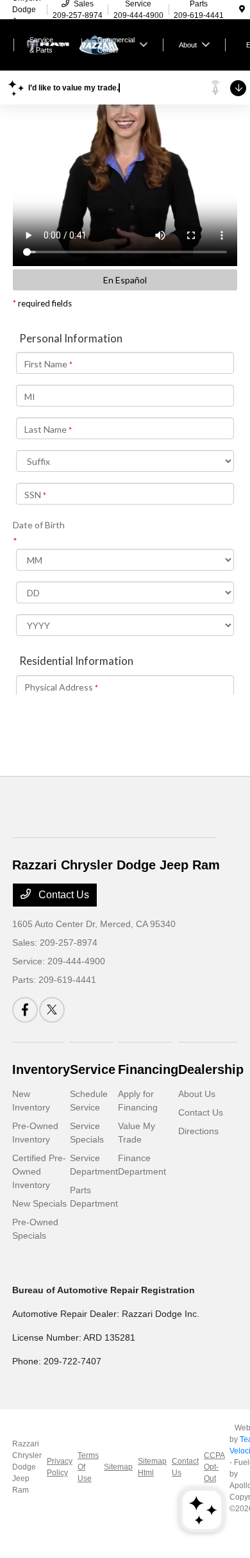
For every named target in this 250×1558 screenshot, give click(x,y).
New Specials (39, 1203)
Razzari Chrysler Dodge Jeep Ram (27, 1467)
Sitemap (118, 1466)
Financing (148, 1069)
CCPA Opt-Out (214, 1467)
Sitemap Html (152, 1467)
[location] (242, 9)
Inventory (41, 1069)
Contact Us (62, 894)
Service (92, 1069)
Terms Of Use (88, 1467)
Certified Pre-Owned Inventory (39, 1171)
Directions (198, 1131)
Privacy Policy (59, 1467)
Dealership (211, 1069)
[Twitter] (52, 1010)
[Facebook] (25, 1010)
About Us (196, 1094)
